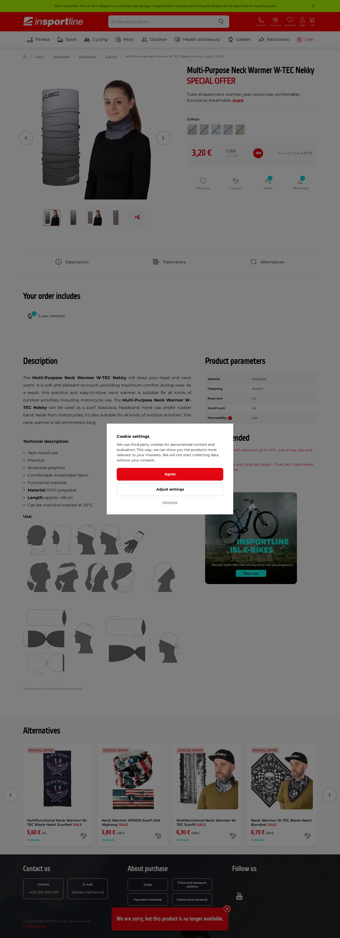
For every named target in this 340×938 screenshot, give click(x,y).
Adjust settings (170, 489)
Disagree (170, 502)
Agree (170, 474)
